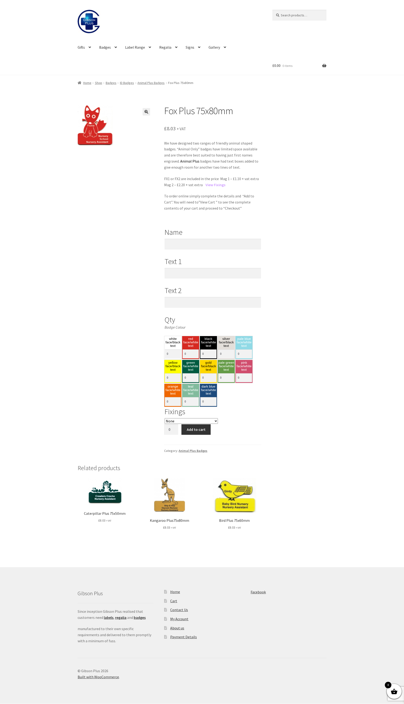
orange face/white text (173, 390)
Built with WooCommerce (98, 677)
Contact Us (179, 609)
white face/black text (173, 342)
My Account (179, 619)
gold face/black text (208, 366)
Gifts (81, 47)
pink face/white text (244, 366)
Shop (98, 83)
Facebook (258, 592)
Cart (173, 601)
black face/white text (208, 342)
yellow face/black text (173, 366)
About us (177, 628)
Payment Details (183, 637)
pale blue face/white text (244, 342)
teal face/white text (190, 390)
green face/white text (190, 366)
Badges (105, 47)
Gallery (214, 47)
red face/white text (190, 342)
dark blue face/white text (208, 390)
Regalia (165, 47)
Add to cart (196, 429)
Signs (190, 47)
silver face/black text (226, 342)
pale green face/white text (226, 366)
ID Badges (127, 83)
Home (87, 83)
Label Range (135, 47)
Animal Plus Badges (151, 83)
